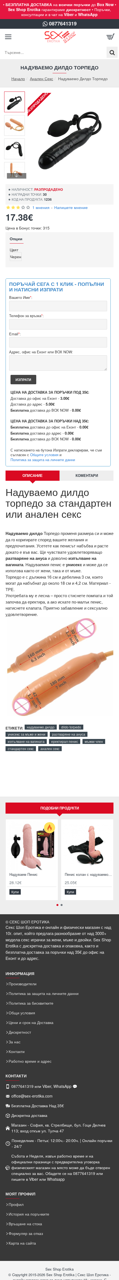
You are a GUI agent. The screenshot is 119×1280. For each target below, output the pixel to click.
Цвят (14, 249)
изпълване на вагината (26, 741)
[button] (16, 95)
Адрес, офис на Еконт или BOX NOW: (41, 352)
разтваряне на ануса (68, 734)
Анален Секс (41, 78)
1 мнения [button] (41, 207)
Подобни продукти (59, 808)
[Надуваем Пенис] (31, 845)
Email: (15, 334)
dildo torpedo (71, 727)
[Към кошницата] (110, 37)
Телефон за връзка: (26, 316)
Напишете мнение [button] (71, 207)
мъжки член (94, 741)
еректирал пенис (64, 741)
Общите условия (44, 454)
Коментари (87, 475)
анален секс (50, 748)
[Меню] (8, 37)
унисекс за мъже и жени (26, 734)
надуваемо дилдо (41, 727)
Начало (18, 79)
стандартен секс (21, 748)
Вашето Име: (20, 297)
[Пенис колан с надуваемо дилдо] (87, 845)
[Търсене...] (112, 52)
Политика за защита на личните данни (43, 459)
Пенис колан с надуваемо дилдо (88, 874)
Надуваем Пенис (23, 874)
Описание (32, 475)
